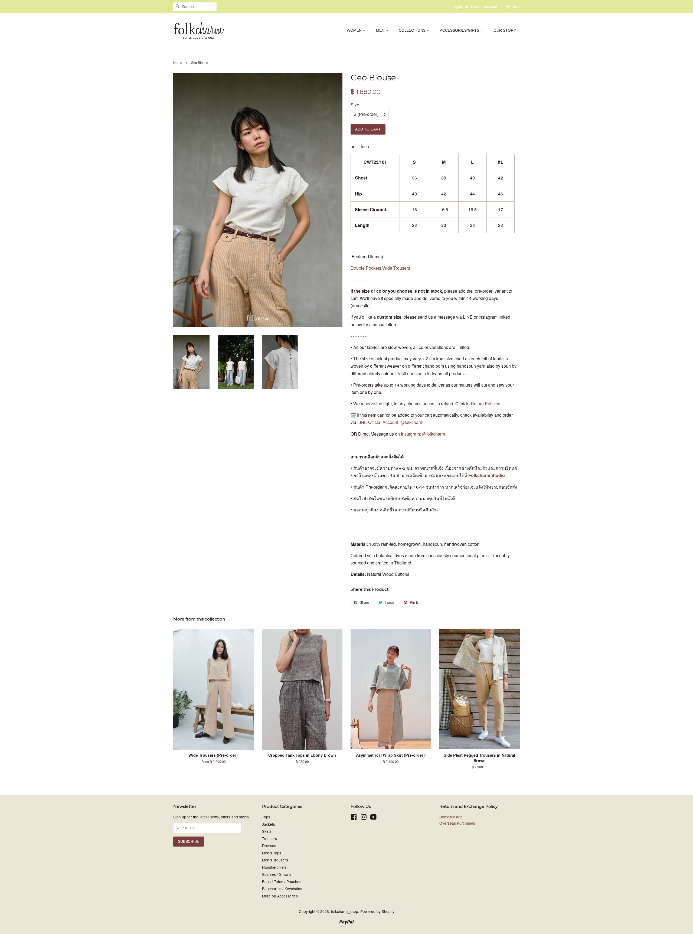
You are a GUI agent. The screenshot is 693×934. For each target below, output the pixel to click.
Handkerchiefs (274, 867)
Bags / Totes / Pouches (281, 881)
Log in (457, 6)
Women (355, 30)
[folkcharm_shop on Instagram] (364, 818)
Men (380, 30)
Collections (413, 30)
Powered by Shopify (377, 911)
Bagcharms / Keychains (282, 888)
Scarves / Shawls (276, 874)
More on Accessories (280, 896)
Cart (516, 6)
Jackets (268, 824)
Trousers (269, 838)
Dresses (269, 845)
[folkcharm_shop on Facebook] (354, 818)
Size (355, 105)
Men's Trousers (275, 860)
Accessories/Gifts (460, 30)
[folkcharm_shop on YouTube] (373, 818)
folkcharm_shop (344, 911)
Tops (266, 816)
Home (177, 63)
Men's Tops (271, 852)
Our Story (505, 30)
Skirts (267, 831)
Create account (484, 6)
